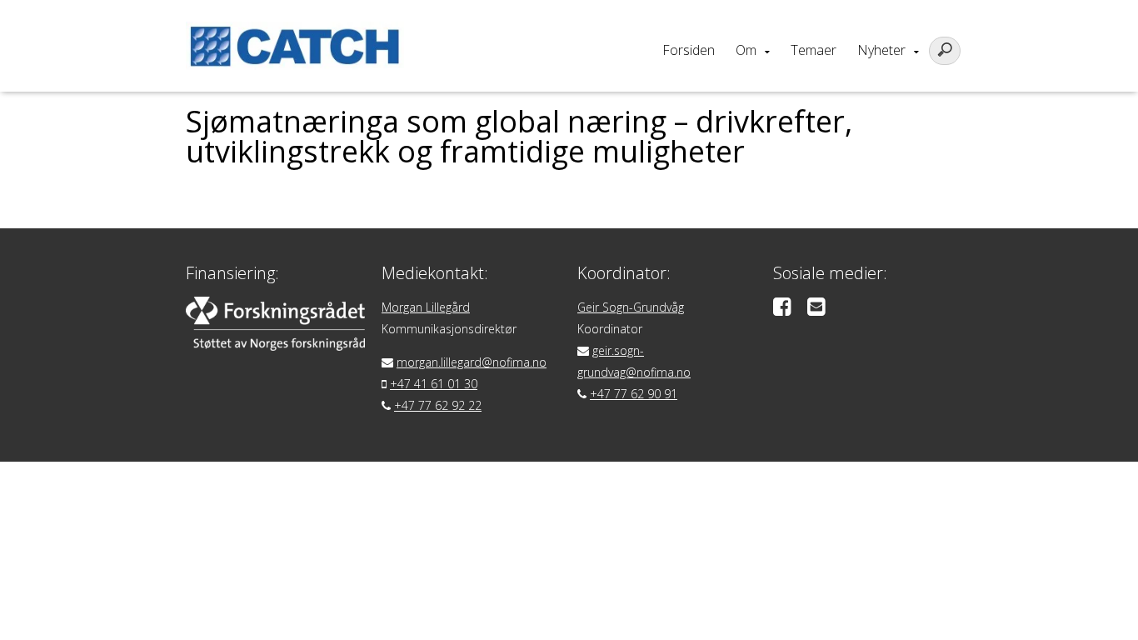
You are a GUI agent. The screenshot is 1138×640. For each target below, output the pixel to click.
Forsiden (688, 50)
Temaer (813, 50)
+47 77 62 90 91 (633, 394)
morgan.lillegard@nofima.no (472, 362)
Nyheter (881, 50)
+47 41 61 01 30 (433, 384)
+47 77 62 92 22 (438, 405)
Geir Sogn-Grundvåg (630, 307)
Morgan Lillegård (426, 307)
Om (746, 50)
